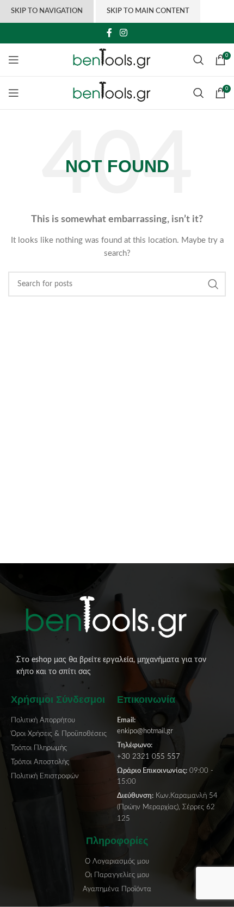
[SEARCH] (213, 284)
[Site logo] (117, 60)
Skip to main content (148, 11)
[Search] (199, 60)
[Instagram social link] (123, 32)
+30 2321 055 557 (148, 756)
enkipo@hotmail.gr (145, 731)
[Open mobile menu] (13, 60)
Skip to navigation (47, 11)
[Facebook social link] (109, 32)
